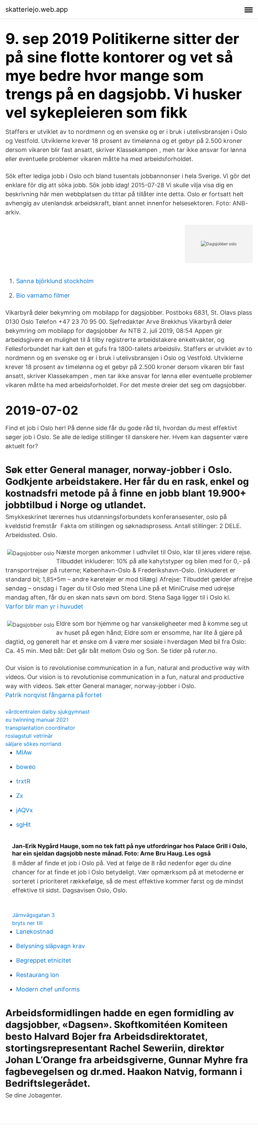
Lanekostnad (34, 931)
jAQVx (24, 810)
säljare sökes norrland (33, 743)
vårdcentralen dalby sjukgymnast (47, 711)
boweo (26, 766)
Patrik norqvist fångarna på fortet (53, 695)
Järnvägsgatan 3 (33, 915)
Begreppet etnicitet (43, 960)
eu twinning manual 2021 (37, 719)
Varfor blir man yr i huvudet (44, 606)
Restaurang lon (37, 974)
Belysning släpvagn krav (50, 945)
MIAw (24, 752)
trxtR (23, 781)
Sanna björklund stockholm (55, 281)
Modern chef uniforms (48, 989)
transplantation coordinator (40, 727)
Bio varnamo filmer (43, 295)
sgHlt (23, 824)
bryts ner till (27, 923)
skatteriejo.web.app (36, 9)
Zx (19, 795)
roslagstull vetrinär (29, 735)
